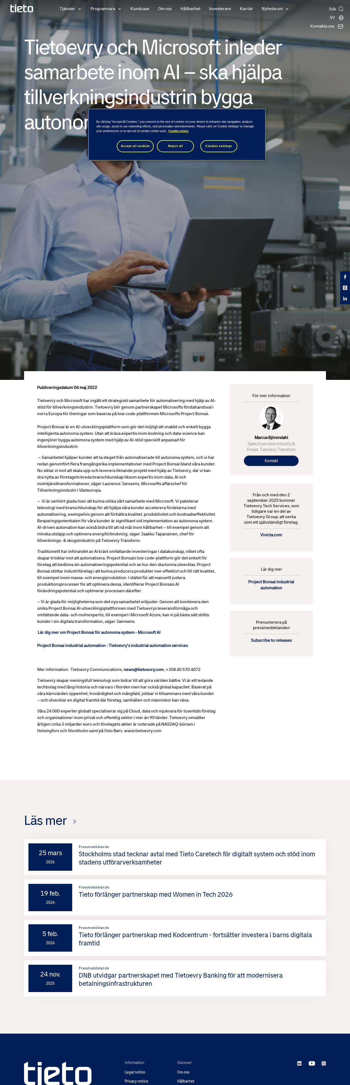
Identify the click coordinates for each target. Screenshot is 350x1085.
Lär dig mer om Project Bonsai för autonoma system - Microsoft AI (99, 632)
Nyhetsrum (272, 8)
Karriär (246, 8)
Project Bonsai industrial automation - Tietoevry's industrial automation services (112, 645)
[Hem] (22, 8)
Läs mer (45, 820)
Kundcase (139, 8)
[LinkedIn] (299, 1063)
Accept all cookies (135, 146)
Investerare (220, 8)
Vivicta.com (271, 535)
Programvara (103, 8)
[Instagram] (324, 1063)
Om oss (165, 8)
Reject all (175, 146)
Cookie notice (178, 131)
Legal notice (135, 1072)
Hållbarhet (190, 8)
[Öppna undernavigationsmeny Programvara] (119, 8)
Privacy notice (136, 1081)
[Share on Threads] (345, 288)
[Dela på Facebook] (345, 277)
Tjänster (67, 8)
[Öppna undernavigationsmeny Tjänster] (79, 8)
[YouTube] (312, 1063)
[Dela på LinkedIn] (345, 298)
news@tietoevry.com (144, 669)
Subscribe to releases (271, 640)
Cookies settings (218, 146)
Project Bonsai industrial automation (271, 585)
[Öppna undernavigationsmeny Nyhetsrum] (287, 8)
